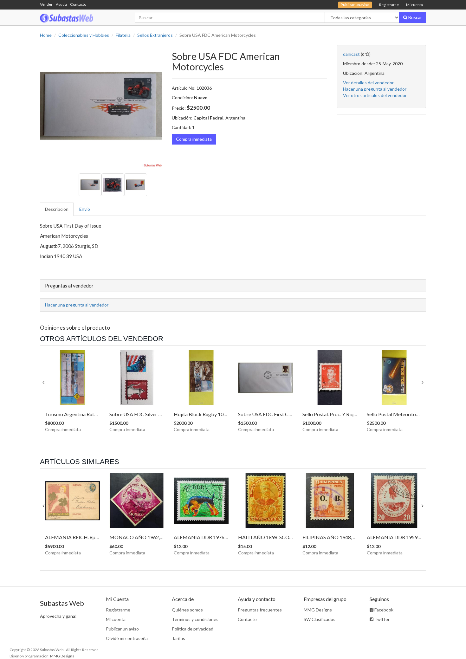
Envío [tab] (84, 209)
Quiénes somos (187, 609)
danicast (351, 54)
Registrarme (118, 609)
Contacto (78, 4)
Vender (46, 4)
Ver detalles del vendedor (368, 82)
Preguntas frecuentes (260, 609)
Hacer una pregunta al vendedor (374, 89)
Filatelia (123, 35)
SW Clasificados (319, 619)
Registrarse (389, 4)
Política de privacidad (192, 628)
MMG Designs (318, 609)
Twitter (381, 619)
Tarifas (178, 638)
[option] (101, 106)
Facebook (383, 609)
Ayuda (61, 4)
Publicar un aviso (122, 628)
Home (46, 35)
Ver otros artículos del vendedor (375, 95)
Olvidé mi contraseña (127, 638)
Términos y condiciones (195, 619)
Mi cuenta (414, 4)
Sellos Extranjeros (155, 35)
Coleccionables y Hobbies (83, 35)
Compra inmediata (194, 139)
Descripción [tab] (56, 209)
